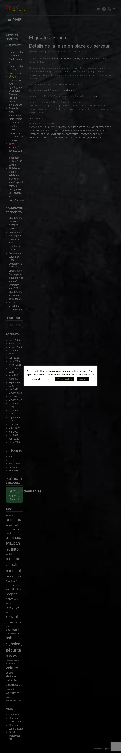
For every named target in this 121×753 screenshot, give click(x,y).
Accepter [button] (83, 379)
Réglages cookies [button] (64, 379)
